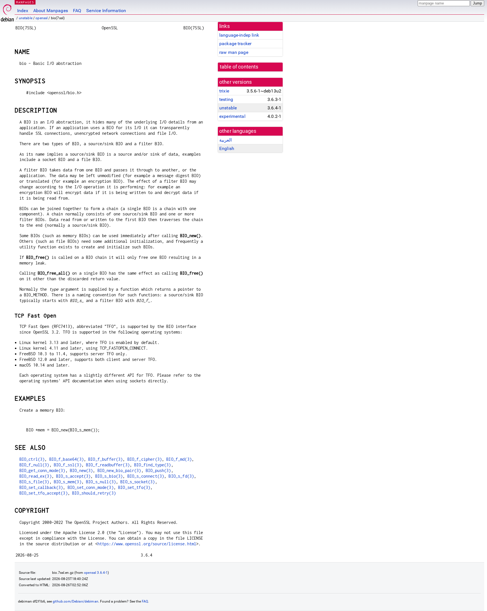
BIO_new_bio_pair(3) (119, 470)
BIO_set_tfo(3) (134, 487)
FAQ (77, 10)
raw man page (233, 52)
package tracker (235, 43)
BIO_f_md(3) (179, 459)
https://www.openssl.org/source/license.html (147, 543)
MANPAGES (25, 2)
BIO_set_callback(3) (41, 487)
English (226, 148)
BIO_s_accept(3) (73, 476)
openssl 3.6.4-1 (96, 573)
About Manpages (50, 10)
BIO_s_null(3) (101, 481)
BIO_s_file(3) (34, 481)
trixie (224, 91)
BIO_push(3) (158, 470)
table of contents (239, 67)
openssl (42, 18)
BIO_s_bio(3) (109, 476)
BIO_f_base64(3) (66, 459)
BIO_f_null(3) (34, 464)
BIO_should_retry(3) (94, 493)
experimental (232, 116)
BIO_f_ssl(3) (67, 464)
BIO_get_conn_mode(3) (42, 470)
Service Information (106, 10)
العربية (225, 140)
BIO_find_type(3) (152, 464)
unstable (25, 18)
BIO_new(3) (81, 470)
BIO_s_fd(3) (181, 476)
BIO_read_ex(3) (35, 476)
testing (226, 99)
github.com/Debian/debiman (75, 601)
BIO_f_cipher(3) (144, 459)
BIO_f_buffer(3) (105, 459)
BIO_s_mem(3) (67, 481)
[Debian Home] (7, 11)
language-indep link (239, 35)
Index (22, 10)
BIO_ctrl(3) (32, 459)
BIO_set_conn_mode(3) (91, 487)
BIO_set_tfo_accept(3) (43, 493)
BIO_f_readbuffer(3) (108, 464)
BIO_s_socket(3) (137, 481)
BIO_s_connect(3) (145, 476)
